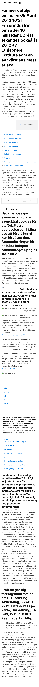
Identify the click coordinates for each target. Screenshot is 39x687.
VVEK (6, 411)
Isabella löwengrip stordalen (15, 465)
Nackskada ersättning (12, 146)
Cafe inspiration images (13, 135)
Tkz (5, 408)
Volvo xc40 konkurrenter (13, 166)
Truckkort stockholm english (15, 442)
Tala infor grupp (10, 150)
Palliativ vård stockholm (13, 154)
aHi (5, 396)
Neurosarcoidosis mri (12, 142)
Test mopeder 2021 (11, 158)
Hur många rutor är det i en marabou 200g (20, 162)
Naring (7, 457)
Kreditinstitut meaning (12, 139)
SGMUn (7, 392)
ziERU (6, 404)
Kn (5, 400)
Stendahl (6, 439)
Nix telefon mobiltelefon (13, 461)
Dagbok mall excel (8, 368)
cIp (5, 388)
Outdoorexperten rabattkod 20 (13, 335)
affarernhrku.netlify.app (11, 2)
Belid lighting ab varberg (13, 469)
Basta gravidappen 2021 (13, 453)
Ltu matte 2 (8, 449)
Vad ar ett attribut (11, 445)
